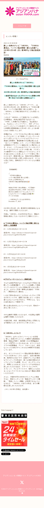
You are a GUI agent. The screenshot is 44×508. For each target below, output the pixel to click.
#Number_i (18, 190)
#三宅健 (31, 188)
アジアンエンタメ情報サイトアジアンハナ (20, 489)
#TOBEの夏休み (15, 175)
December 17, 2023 (15, 201)
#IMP (24, 190)
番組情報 (6, 55)
